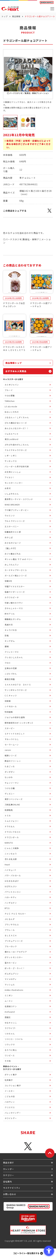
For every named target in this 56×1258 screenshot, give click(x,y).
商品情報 (16, 16)
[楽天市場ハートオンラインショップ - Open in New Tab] (28, 1218)
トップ (5, 16)
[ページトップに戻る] (49, 1153)
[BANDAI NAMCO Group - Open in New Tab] (28, 1206)
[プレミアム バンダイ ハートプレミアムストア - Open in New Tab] (28, 1230)
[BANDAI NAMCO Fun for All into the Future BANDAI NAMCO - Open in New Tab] (47, 2)
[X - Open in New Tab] (49, 212)
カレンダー (8, 1168)
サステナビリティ (11, 1187)
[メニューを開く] (52, 8)
